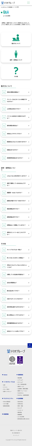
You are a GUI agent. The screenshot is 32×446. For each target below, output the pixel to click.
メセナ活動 (5, 403)
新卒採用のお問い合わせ (23, 419)
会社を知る (20, 401)
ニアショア (20, 380)
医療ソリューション (22, 391)
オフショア (20, 382)
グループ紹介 (6, 389)
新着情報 (6, 414)
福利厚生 (20, 412)
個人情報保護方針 (16, 433)
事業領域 (20, 375)
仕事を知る (20, 403)
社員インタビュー (7, 391)
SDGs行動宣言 (6, 401)
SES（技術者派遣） (22, 384)
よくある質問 (21, 416)
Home (5, 375)
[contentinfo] (16, 395)
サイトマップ (16, 435)
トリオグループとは (9, 382)
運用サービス (21, 386)
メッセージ (20, 410)
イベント (5, 387)
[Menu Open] (28, 2)
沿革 (4, 385)
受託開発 (20, 378)
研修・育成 (20, 406)
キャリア (20, 408)
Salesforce (20, 393)
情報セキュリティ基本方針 (16, 430)
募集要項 (20, 414)
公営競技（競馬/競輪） (23, 388)
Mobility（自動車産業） (24, 395)
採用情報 (20, 398)
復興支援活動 (6, 406)
